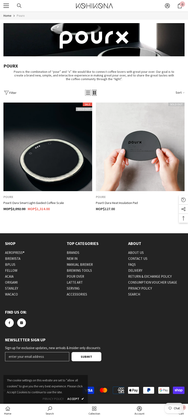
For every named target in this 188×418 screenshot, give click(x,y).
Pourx (21, 16)
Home (7, 15)
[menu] (6, 5)
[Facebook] (9, 322)
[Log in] (167, 6)
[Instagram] (21, 322)
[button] (88, 93)
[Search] (19, 5)
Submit (86, 357)
